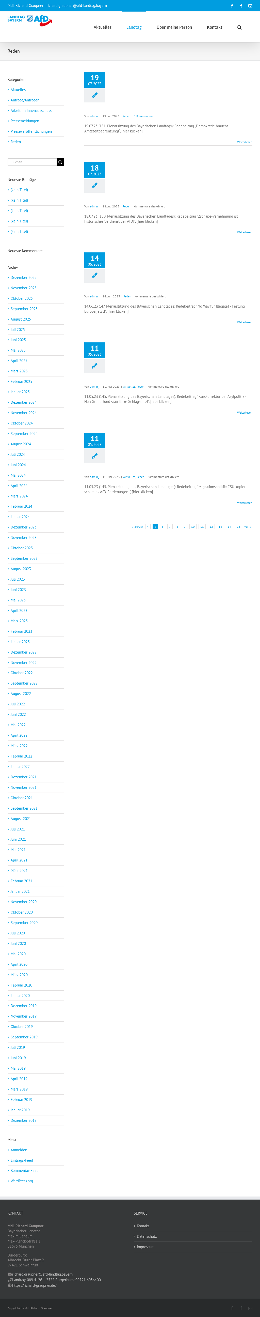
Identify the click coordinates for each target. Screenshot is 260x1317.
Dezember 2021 (24, 777)
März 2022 (19, 745)
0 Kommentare (143, 116)
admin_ (94, 116)
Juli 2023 (18, 579)
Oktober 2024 (22, 423)
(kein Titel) (19, 189)
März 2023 (19, 620)
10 (193, 526)
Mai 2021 (18, 849)
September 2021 (24, 808)
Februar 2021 (21, 881)
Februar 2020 (21, 985)
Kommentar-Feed (25, 1170)
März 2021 (19, 870)
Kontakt (143, 1225)
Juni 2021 (18, 839)
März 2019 (19, 1089)
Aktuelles (129, 386)
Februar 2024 (21, 506)
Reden (127, 116)
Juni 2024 (18, 464)
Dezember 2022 (24, 652)
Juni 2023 (18, 589)
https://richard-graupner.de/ (34, 1285)
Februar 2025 (21, 381)
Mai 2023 (18, 600)
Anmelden (19, 1149)
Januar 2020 (20, 995)
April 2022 (19, 735)
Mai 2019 (18, 1068)
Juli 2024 (18, 454)
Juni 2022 (18, 714)
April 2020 (19, 964)
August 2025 (21, 319)
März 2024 (19, 496)
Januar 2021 (20, 891)
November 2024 (24, 412)
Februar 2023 (21, 631)
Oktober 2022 (22, 672)
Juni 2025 (18, 339)
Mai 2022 (18, 724)
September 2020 (24, 922)
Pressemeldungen (25, 120)
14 (229, 526)
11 (202, 526)
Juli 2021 (18, 829)
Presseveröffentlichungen (31, 131)
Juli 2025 (18, 329)
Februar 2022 (21, 756)
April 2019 (19, 1078)
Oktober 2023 (22, 548)
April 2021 (19, 860)
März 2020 (19, 974)
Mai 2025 (18, 350)
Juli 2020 (18, 933)
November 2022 (24, 662)
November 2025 (24, 287)
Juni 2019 (18, 1057)
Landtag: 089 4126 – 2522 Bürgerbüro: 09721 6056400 (56, 1279)
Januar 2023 (20, 641)
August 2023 (21, 568)
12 (211, 526)
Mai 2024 (18, 475)
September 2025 (24, 308)
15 (238, 526)
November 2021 (24, 787)
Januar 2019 (20, 1110)
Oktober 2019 (22, 1026)
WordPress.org (22, 1180)
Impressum (145, 1246)
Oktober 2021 (22, 797)
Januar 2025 (20, 391)
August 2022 (21, 693)
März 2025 (19, 371)
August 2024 (21, 444)
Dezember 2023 (24, 527)
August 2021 (21, 818)
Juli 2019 (18, 1047)
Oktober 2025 (22, 298)
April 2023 (19, 610)
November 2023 (24, 537)
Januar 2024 (20, 516)
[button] (239, 26)
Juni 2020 (18, 943)
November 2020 (24, 901)
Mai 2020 (18, 953)
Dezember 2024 (24, 402)
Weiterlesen (244, 142)
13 (220, 526)
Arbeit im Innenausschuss (31, 110)
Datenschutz (147, 1236)
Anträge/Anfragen (25, 100)
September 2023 (24, 558)
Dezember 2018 (24, 1120)
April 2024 (19, 485)
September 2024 (24, 433)
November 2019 (24, 1016)
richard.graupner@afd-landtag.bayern (42, 1274)
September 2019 (24, 1037)
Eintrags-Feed (22, 1160)
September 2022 (24, 683)
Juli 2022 (18, 704)
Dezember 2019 (24, 1005)
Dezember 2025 (24, 277)
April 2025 (19, 360)
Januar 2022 (20, 766)
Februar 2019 (21, 1099)
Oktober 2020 (22, 912)
